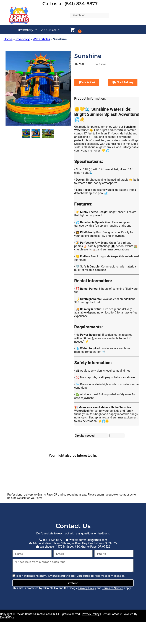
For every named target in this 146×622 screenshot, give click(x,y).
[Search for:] (89, 15)
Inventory (25, 30)
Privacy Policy (87, 588)
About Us (48, 30)
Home (8, 39)
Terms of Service (112, 588)
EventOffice (7, 617)
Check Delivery (124, 82)
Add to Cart (88, 82)
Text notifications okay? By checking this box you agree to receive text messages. (70, 575)
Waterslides (41, 39)
